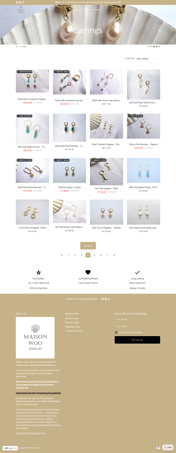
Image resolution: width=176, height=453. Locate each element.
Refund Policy (72, 318)
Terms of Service (73, 330)
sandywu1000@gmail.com (30, 433)
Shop (86, 9)
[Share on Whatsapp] (159, 46)
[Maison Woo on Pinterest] (20, 2)
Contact (96, 9)
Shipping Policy (72, 326)
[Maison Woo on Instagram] (23, 2)
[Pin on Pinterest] (157, 46)
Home (78, 9)
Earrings (23, 46)
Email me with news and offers (130, 332)
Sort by (129, 58)
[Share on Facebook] (154, 46)
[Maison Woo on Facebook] (17, 2)
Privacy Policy (72, 322)
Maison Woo (35, 448)
